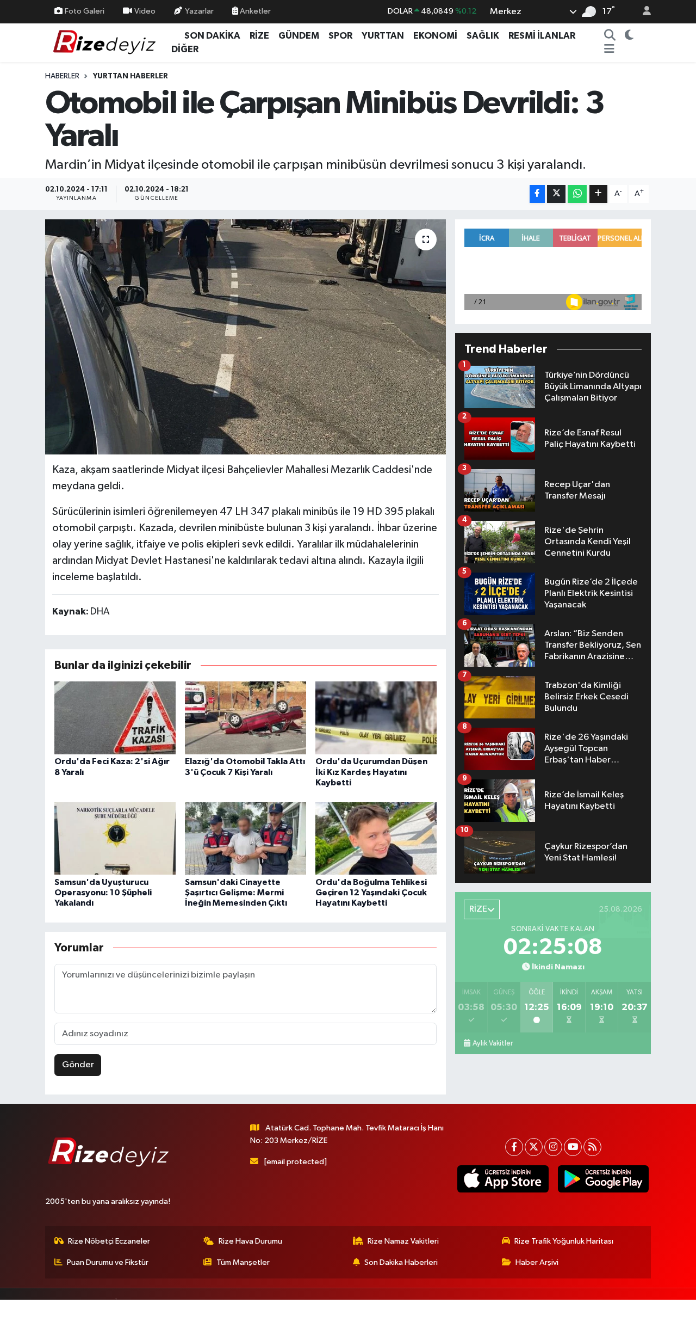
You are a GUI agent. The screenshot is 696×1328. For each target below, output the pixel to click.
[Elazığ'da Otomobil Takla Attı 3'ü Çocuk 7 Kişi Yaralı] (245, 717)
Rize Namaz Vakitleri (403, 1241)
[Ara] (609, 36)
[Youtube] (573, 1147)
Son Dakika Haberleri (401, 1262)
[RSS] (592, 1147)
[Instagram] (553, 1147)
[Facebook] (514, 1147)
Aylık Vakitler (493, 1043)
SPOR (340, 35)
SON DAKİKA (212, 35)
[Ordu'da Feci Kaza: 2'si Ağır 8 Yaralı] (115, 717)
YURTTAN (383, 35)
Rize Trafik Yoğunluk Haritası (563, 1241)
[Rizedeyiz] (106, 42)
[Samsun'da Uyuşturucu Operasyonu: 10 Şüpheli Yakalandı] (115, 838)
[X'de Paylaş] (556, 194)
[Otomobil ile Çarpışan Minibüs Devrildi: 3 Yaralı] (245, 336)
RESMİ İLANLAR (541, 35)
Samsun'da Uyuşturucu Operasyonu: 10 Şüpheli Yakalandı (103, 892)
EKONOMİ (435, 35)
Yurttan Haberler (130, 76)
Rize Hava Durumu (250, 1241)
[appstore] (503, 1178)
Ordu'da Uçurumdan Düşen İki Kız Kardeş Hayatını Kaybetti (371, 771)
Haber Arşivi (536, 1262)
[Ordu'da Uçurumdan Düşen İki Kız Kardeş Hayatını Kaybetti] (376, 717)
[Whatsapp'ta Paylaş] (577, 194)
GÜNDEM (298, 35)
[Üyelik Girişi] (642, 11)
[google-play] (603, 1178)
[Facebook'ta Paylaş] (537, 194)
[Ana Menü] (609, 49)
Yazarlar (199, 11)
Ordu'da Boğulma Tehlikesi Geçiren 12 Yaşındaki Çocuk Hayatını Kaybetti (371, 892)
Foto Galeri (84, 11)
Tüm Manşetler (243, 1262)
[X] (534, 1147)
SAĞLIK (483, 35)
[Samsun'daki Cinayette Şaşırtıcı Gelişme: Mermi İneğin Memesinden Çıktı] (245, 838)
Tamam (641, 1312)
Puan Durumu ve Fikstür (107, 1262)
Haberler (62, 76)
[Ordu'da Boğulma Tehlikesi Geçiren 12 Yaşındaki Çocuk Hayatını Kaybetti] (376, 838)
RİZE (259, 35)
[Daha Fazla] (598, 194)
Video (145, 11)
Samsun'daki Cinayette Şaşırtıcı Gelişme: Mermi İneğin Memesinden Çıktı (236, 892)
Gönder (78, 1064)
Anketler (254, 11)
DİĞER (184, 49)
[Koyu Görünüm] (629, 36)
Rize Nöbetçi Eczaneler (109, 1241)
